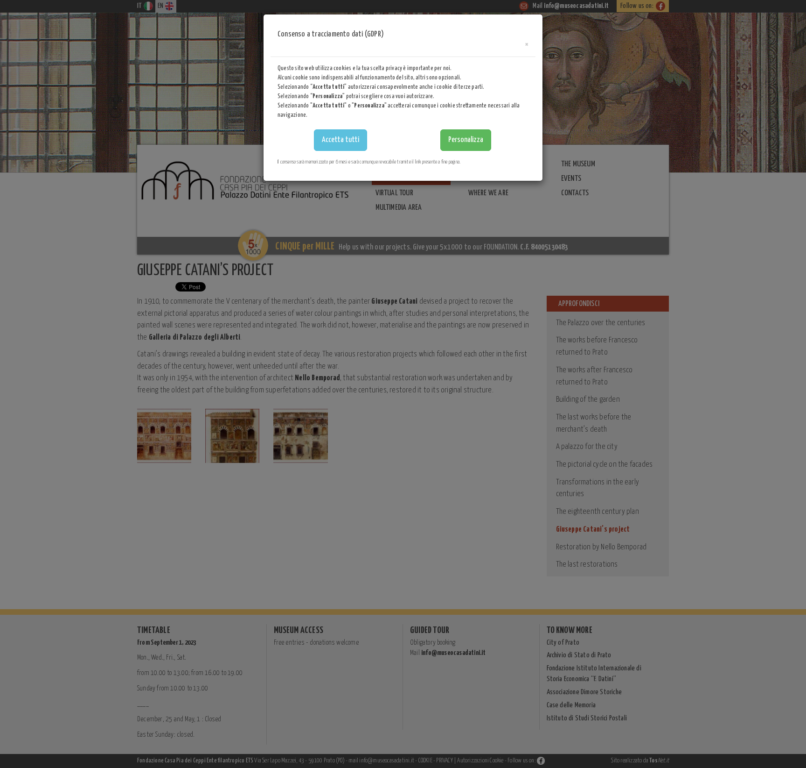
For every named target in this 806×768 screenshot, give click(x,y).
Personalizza (465, 140)
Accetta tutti (340, 140)
